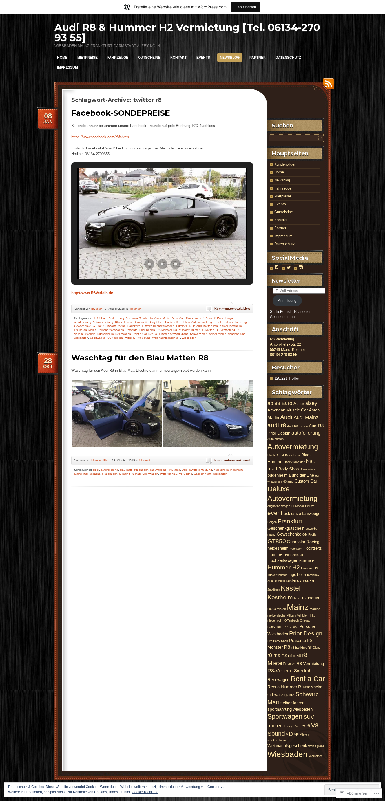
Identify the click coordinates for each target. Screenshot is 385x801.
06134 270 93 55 (283, 355)
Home (62, 58)
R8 (175, 329)
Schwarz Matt (198, 333)
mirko (311, 615)
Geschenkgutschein (285, 528)
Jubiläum (273, 589)
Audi (175, 318)
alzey (121, 318)
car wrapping (158, 469)
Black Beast (275, 455)
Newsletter (286, 281)
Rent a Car (140, 333)
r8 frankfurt (299, 647)
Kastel (224, 325)
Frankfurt (290, 521)
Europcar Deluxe (303, 506)
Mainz (92, 329)
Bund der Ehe (301, 475)
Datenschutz (288, 58)
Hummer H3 (309, 568)
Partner (257, 58)
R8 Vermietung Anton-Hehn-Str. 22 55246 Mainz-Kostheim (288, 344)
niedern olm (109, 473)
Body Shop (156, 322)
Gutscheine (149, 58)
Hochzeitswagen (163, 325)
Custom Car (172, 322)
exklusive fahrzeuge (236, 322)
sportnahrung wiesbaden (290, 709)
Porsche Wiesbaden (111, 329)
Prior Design (147, 329)
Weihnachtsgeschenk (166, 337)
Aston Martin (162, 318)
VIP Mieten (301, 734)
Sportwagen (98, 337)
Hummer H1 (307, 560)
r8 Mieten (208, 329)
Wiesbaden (189, 337)
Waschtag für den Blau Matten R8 (140, 357)
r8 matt (195, 329)
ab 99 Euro (100, 318)
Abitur (112, 318)
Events (203, 58)
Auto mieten (275, 439)
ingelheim (236, 469)
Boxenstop (307, 469)
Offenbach (291, 620)
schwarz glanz (179, 333)
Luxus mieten (276, 609)
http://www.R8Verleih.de (92, 293)
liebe (297, 598)
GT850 (97, 325)
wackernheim (202, 473)
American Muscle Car (139, 318)
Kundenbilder (284, 164)
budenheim (141, 469)
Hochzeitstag (294, 554)
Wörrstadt (315, 756)
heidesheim (221, 469)
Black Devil (292, 455)
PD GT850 (291, 626)
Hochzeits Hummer (139, 325)
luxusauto (80, 329)
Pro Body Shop (277, 640)
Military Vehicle (297, 615)
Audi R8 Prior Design (219, 318)
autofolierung (82, 322)
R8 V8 (291, 664)
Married (315, 609)
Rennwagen (123, 333)
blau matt (141, 322)
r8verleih (96, 308)
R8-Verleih (279, 671)
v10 (174, 473)
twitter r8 (130, 337)
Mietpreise (87, 58)
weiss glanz (316, 746)
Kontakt (178, 58)
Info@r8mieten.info (205, 325)
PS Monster (164, 329)
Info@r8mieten (277, 574)
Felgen (272, 522)
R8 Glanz (314, 647)
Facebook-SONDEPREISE (120, 113)
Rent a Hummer (158, 333)
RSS (327, 86)
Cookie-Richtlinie (145, 792)
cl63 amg (174, 469)
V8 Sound (144, 337)
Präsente (132, 329)
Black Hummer (124, 322)
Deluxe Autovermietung (197, 322)
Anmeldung (287, 300)
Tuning (288, 726)
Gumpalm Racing (114, 325)
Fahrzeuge (117, 58)
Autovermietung (103, 322)
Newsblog (230, 58)
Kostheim (235, 325)
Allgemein (135, 308)
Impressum (67, 67)
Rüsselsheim (105, 333)
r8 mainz (184, 329)
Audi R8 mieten (297, 426)
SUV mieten (115, 337)
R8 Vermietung (225, 329)
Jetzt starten (246, 7)
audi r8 (199, 318)
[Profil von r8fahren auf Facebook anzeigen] (276, 267)
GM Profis (309, 534)
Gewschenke (82, 325)
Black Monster (295, 462)
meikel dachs (91, 473)
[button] (149, 264)
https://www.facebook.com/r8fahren (100, 137)
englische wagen (278, 506)
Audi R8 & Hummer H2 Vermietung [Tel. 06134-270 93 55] (187, 32)
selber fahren (217, 333)
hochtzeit (296, 548)
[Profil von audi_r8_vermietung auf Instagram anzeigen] (300, 267)
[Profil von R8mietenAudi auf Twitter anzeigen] (288, 267)
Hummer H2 (183, 325)
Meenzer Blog (100, 460)
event (217, 322)
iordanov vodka (300, 580)
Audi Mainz (186, 318)
